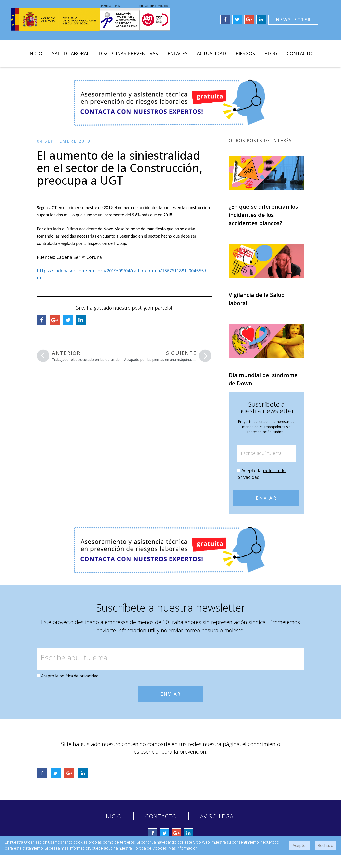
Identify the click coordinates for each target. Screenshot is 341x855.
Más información (183, 848)
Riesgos (245, 53)
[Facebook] (225, 19)
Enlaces (178, 53)
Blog (270, 53)
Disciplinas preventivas (128, 53)
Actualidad (211, 53)
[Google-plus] (249, 19)
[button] (293, 20)
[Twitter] (237, 19)
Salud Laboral (70, 53)
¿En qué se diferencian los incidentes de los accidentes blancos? (263, 215)
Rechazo (325, 845)
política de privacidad (78, 676)
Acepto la (69, 676)
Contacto (300, 53)
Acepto (299, 845)
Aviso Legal (218, 816)
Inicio (35, 53)
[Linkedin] (261, 19)
